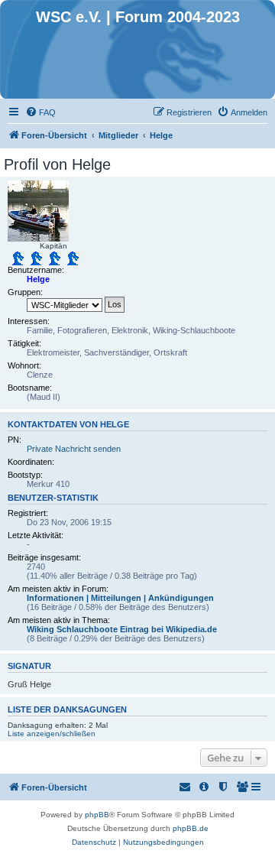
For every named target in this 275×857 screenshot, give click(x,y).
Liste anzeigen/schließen (51, 733)
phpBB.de (191, 828)
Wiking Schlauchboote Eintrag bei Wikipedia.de (122, 629)
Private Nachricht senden (74, 448)
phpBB (97, 814)
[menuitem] (40, 112)
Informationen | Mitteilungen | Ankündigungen (120, 597)
